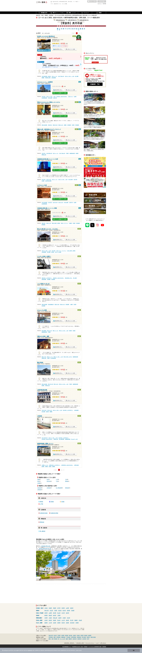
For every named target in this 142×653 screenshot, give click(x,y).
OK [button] (133, 650)
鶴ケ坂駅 (75, 278)
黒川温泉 (84, 637)
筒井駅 (73, 125)
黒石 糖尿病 (44, 330)
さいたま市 (62, 638)
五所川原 (49, 481)
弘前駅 (75, 96)
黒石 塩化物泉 (44, 384)
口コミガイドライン (90, 643)
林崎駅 (46, 466)
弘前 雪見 (53, 250)
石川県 (63, 613)
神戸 (88, 638)
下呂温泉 (68, 637)
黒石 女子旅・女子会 (68, 356)
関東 (38, 610)
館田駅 (77, 153)
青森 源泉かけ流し (68, 278)
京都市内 (79, 638)
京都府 (64, 617)
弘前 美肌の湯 (49, 153)
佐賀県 (54, 622)
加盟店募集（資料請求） (69, 643)
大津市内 (84, 638)
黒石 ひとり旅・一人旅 (63, 330)
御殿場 (70, 638)
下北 (57, 481)
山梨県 (50, 613)
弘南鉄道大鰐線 (54, 513)
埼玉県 (51, 610)
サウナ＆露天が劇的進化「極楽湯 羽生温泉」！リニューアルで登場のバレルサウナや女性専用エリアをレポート (94, 103)
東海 (38, 615)
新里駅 (74, 330)
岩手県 (58, 608)
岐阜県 (54, 615)
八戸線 (41, 504)
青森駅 (65, 125)
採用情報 (104, 646)
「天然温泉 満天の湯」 (45, 546)
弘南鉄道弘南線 (43, 513)
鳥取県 (50, 620)
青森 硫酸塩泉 (51, 304)
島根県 (54, 620)
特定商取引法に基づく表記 (77, 646)
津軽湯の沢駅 (48, 77)
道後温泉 (79, 637)
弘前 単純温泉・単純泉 (46, 76)
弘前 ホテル (70, 96)
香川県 (71, 620)
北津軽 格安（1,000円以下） (54, 465)
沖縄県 (77, 622)
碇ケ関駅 (76, 76)
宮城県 (50, 608)
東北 (42, 608)
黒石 (38, 481)
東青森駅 (77, 125)
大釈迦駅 (49, 279)
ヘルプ (97, 643)
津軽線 (41, 501)
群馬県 (68, 610)
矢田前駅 (43, 305)
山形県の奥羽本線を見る (72, 20)
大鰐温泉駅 (53, 77)
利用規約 (85, 646)
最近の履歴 (101, 1)
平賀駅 (67, 153)
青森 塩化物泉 (44, 125)
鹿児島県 (72, 622)
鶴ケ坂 (78, 28)
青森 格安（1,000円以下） (47, 278)
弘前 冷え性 (48, 179)
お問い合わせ (103, 643)
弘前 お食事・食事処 (71, 250)
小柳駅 (71, 304)
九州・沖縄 (39, 622)
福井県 (67, 613)
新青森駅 (69, 125)
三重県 (58, 615)
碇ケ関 (59, 28)
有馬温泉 (58, 637)
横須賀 (55, 638)
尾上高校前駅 (53, 358)
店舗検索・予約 (95, 84)
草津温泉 (51, 637)
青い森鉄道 (42, 531)
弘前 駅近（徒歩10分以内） (61, 96)
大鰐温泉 (49, 487)
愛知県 (50, 615)
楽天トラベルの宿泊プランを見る (60, 93)
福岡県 (46, 622)
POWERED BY (96, 70)
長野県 (46, 613)
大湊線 (62, 501)
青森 (38, 479)
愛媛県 (76, 620)
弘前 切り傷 (55, 202)
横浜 (50, 638)
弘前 (48, 479)
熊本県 (63, 622)
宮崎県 (67, 622)
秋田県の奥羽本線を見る (84, 20)
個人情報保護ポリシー (66, 646)
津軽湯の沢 (57, 28)
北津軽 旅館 (76, 465)
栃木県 (64, 610)
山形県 (67, 608)
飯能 (67, 638)
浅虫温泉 (39, 487)
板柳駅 (43, 466)
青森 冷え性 (60, 125)
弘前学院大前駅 (48, 180)
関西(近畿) (39, 617)
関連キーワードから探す (42, 640)
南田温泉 (67, 487)
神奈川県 (46, 610)
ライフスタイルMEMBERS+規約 (94, 646)
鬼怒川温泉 (93, 637)
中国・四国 (39, 620)
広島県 (46, 620)
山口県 (63, 620)
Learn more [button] (79, 650)
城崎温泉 (63, 637)
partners (30, 650)
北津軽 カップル (45, 465)
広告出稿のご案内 (95, 183)
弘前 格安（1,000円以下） (68, 410)
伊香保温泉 (73, 637)
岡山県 (58, 620)
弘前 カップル (54, 76)
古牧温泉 (39, 489)
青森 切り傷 (55, 125)
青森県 (54, 608)
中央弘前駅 (50, 97)
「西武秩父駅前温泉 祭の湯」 (45, 548)
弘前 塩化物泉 (44, 202)
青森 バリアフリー (64, 223)
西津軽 (66, 481)
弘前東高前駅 (44, 97)
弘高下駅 (55, 97)
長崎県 (58, 622)
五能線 (52, 501)
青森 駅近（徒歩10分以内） (58, 278)
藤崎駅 (53, 466)
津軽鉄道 (42, 522)
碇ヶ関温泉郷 (59, 487)
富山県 (58, 613)
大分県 (50, 622)
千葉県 (55, 610)
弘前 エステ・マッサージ (61, 250)
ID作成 (104, 3)
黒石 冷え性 (49, 330)
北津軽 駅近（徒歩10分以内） (67, 465)
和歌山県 (55, 617)
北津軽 (38, 483)
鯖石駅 (52, 252)
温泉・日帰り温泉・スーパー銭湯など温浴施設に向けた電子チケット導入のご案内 (95, 172)
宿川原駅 (49, 252)
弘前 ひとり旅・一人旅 (69, 76)
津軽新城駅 (44, 279)
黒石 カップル (55, 330)
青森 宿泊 (50, 125)
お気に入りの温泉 (92, 1)
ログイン (100, 3)
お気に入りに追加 (71, 49)
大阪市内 (74, 638)
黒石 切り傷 (50, 384)
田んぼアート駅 (74, 439)
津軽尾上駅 (44, 154)
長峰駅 (43, 77)
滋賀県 (59, 617)
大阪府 (50, 617)
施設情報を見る (58, 49)
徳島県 (67, 620)
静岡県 (46, 615)
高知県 (80, 620)
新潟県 (54, 613)
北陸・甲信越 (40, 613)
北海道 (38, 608)
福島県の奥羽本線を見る (60, 20)
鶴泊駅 (50, 466)
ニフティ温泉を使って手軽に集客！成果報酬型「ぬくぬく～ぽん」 (95, 162)
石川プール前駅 (58, 252)
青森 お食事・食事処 (56, 223)
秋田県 (63, 608)
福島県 (71, 608)
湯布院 (88, 637)
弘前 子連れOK (61, 76)
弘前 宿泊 (43, 96)
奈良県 (68, 617)
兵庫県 (46, 617)
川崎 (52, 638)
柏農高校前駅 (72, 153)
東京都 (59, 610)
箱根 (55, 637)
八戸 (57, 479)
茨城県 (72, 610)
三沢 (66, 479)
